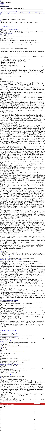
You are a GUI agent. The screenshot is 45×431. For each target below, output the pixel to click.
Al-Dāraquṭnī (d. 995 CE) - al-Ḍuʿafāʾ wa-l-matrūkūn (9, 343)
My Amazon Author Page (3, 4)
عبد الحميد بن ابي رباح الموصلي (33, 12)
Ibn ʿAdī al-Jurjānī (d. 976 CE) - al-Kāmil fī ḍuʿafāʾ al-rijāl (11, 364)
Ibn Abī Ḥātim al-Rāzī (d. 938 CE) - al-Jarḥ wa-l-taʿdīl (9, 29)
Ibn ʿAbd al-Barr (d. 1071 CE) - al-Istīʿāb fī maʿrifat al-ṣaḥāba (11, 259)
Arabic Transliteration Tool (3, 5)
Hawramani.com (2, 3)
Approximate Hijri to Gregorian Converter (4, 6)
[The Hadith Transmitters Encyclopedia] (0, 0)
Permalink (1, 20)
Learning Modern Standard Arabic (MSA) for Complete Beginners (11, 11)
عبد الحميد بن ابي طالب (25, 12)
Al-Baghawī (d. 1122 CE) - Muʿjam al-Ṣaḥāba (7, 33)
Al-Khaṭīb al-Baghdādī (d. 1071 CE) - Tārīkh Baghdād (9, 300)
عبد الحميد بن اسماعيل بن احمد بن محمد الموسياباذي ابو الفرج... (13, 12)
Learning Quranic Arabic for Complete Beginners (8, 9)
